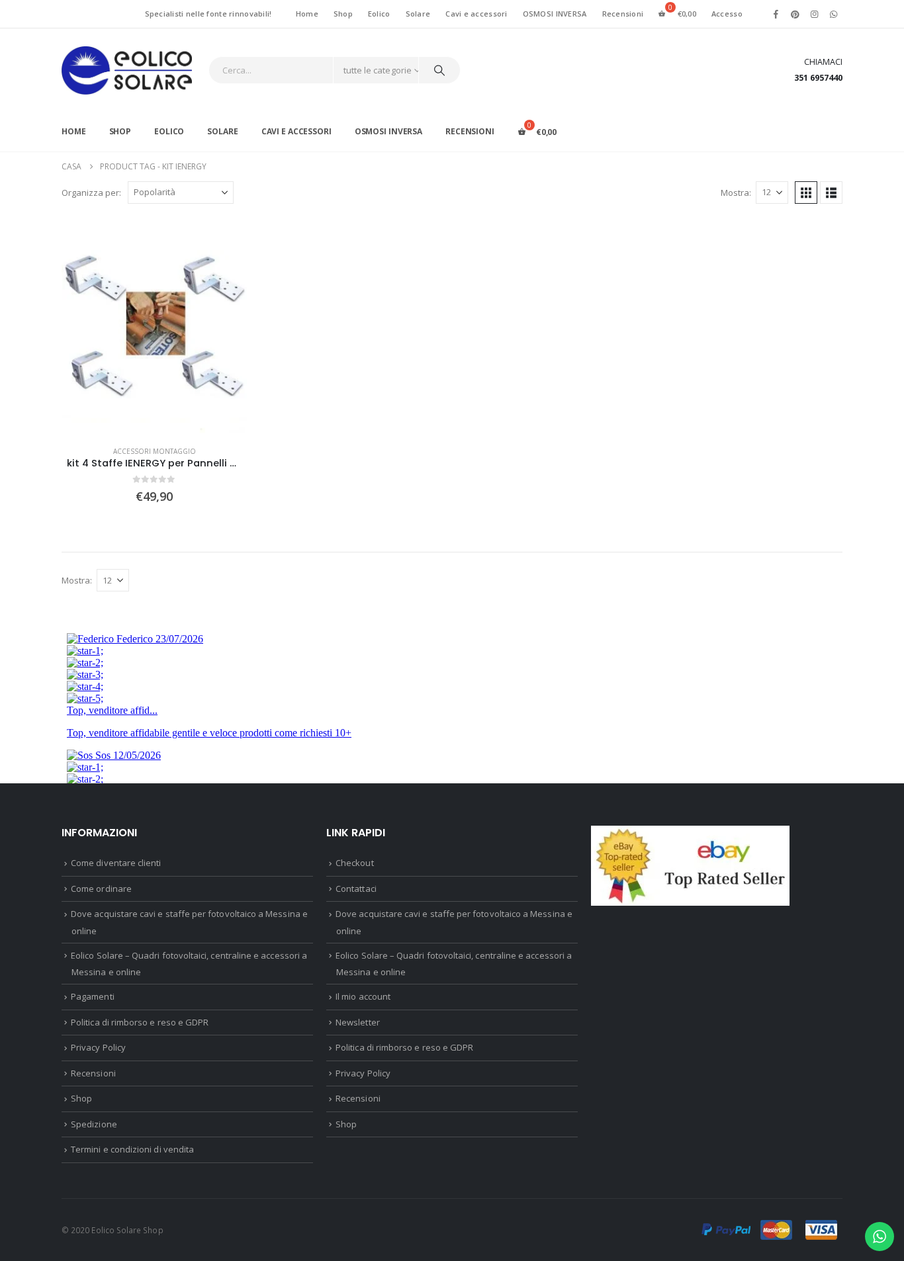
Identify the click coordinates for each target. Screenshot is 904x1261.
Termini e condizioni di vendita (132, 1149)
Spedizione (94, 1124)
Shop (343, 14)
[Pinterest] (794, 13)
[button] (806, 192)
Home (307, 14)
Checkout (355, 863)
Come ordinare (101, 888)
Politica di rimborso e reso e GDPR (139, 1022)
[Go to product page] (154, 342)
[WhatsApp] (833, 13)
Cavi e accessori (476, 14)
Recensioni (623, 14)
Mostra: (736, 192)
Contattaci (356, 888)
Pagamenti (92, 996)
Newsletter (358, 1022)
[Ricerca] (439, 70)
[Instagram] (814, 13)
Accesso (727, 14)
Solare (418, 14)
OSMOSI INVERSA (555, 14)
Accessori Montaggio (154, 451)
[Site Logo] (127, 70)
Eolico (379, 14)
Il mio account (363, 996)
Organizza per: (91, 192)
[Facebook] (775, 13)
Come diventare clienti (116, 863)
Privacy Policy (98, 1047)
